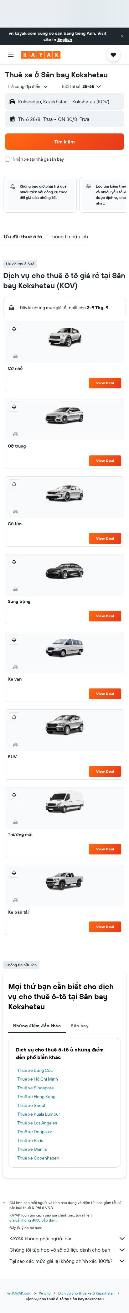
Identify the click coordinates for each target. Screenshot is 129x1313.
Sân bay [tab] (79, 1026)
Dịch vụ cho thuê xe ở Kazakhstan (86, 1293)
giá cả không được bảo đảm (32, 1220)
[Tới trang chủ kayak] (40, 55)
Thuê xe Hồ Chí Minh (37, 1079)
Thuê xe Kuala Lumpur (38, 1114)
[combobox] (28, 86)
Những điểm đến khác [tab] (37, 1026)
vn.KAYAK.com (19, 1293)
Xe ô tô (45, 1293)
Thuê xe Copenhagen (38, 1158)
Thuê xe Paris (30, 1140)
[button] (122, 36)
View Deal (105, 383)
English (64, 39)
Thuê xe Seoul (31, 1105)
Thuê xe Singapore (35, 1088)
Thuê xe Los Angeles (37, 1123)
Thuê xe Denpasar (34, 1131)
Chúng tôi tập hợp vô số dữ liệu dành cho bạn (59, 1250)
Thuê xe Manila (32, 1149)
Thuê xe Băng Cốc (35, 1070)
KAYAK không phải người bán (41, 1238)
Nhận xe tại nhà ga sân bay (38, 159)
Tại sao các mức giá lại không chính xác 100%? (60, 1261)
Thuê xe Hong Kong (36, 1096)
